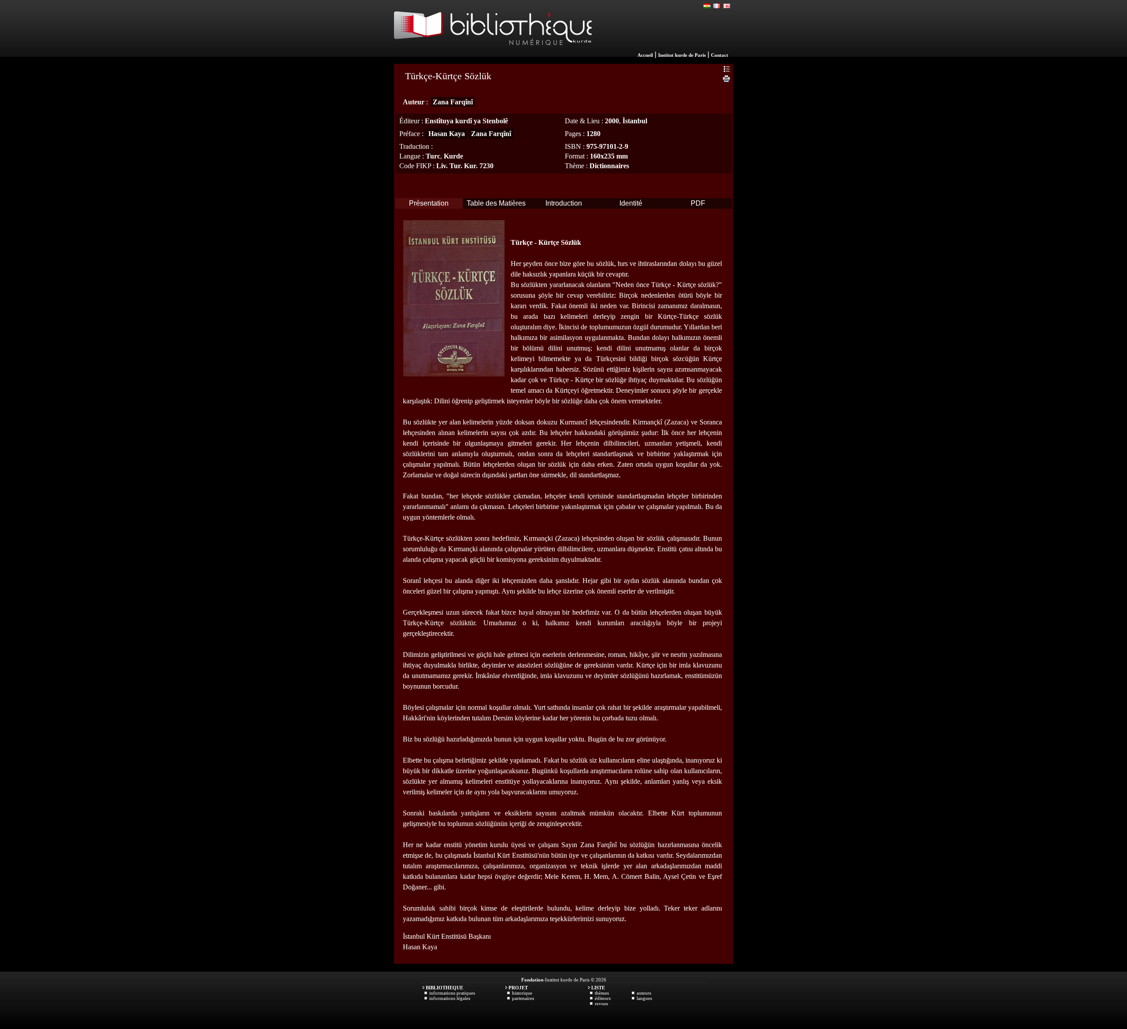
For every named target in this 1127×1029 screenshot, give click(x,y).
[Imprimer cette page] (726, 80)
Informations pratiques (452, 993)
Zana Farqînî (453, 102)
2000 (612, 121)
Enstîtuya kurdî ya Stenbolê (466, 121)
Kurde (453, 156)
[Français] (717, 6)
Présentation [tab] (429, 203)
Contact (719, 55)
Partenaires (523, 998)
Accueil (645, 55)
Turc (433, 156)
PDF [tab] (698, 203)
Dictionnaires (609, 166)
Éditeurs (603, 998)
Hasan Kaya (446, 133)
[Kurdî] (707, 6)
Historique (522, 993)
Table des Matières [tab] (496, 203)
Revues (601, 1003)
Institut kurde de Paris (682, 55)
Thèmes (602, 993)
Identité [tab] (630, 203)
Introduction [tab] (563, 203)
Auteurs (644, 993)
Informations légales (449, 998)
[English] (727, 6)
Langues (644, 998)
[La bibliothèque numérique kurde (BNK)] (493, 55)
